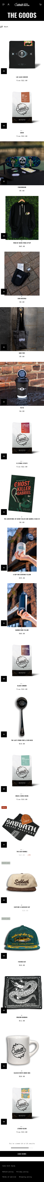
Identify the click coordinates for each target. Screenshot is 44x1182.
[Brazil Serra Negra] (22, 771)
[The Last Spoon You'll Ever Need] (22, 716)
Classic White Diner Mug (22, 1073)
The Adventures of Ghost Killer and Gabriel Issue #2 (22, 519)
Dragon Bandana (21, 1017)
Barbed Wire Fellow (22, 630)
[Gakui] (22, 108)
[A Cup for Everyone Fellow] (22, 550)
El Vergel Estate (22, 463)
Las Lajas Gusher (22, 77)
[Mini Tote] (22, 329)
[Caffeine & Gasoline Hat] (22, 882)
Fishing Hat (22, 962)
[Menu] (3, 4)
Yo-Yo (22, 408)
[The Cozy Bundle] (22, 827)
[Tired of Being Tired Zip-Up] (22, 218)
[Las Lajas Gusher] (22, 53)
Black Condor (22, 686)
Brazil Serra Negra (22, 796)
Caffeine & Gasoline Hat (22, 907)
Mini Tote (22, 353)
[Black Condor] (22, 661)
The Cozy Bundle (22, 852)
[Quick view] (4, 71)
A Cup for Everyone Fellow (22, 575)
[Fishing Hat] (22, 938)
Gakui (22, 133)
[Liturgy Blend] (22, 1104)
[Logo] (22, 4)
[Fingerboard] (22, 163)
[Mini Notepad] (22, 274)
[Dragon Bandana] (22, 992)
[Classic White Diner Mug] (22, 1048)
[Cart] (40, 4)
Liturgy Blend (22, 1129)
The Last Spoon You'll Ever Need (22, 740)
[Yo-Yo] (22, 384)
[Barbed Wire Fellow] (22, 605)
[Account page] (8, 4)
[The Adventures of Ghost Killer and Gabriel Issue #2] (22, 494)
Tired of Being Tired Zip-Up (22, 243)
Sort (6, 27)
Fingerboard (22, 187)
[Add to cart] (4, 181)
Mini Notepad (22, 298)
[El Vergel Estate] (22, 438)
